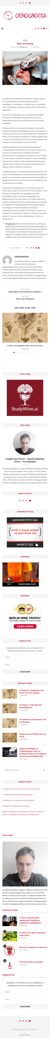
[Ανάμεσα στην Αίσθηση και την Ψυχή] (9, 737)
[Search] (47, 28)
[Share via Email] (38, 248)
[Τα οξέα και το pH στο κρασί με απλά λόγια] (9, 936)
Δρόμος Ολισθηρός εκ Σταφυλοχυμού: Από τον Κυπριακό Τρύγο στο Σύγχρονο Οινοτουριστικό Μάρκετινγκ (32, 752)
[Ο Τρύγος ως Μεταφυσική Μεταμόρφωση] (9, 708)
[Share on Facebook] (31, 248)
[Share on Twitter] (33, 248)
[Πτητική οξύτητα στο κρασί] (9, 965)
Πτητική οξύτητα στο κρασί (30, 962)
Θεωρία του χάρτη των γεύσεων (33, 947)
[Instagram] (26, 3)
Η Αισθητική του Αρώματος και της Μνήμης (32, 720)
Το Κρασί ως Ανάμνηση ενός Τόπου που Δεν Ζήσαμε (31, 691)
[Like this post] (28, 248)
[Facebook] (19, 3)
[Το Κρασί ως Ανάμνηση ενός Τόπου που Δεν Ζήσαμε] (25, 328)
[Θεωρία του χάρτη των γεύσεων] (9, 951)
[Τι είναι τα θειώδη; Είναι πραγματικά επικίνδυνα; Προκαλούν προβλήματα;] (9, 921)
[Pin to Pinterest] (36, 248)
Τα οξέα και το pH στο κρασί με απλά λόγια (32, 934)
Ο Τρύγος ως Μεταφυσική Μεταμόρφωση (30, 706)
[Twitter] (23, 3)
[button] (4, 333)
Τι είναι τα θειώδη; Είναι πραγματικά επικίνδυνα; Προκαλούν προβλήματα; (30, 920)
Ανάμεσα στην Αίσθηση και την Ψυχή (32, 735)
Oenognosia (23, 47)
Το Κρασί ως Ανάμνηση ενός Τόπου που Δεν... (25, 346)
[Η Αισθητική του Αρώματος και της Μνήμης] (9, 723)
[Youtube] (30, 3)
